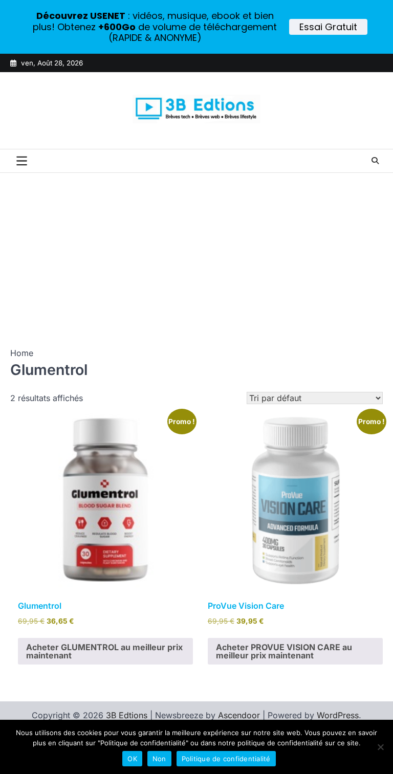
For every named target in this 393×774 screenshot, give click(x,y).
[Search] (375, 160)
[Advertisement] (196, 249)
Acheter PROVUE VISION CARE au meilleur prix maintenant (284, 651)
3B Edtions (126, 715)
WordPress (338, 715)
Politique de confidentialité (226, 759)
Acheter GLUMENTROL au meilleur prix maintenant (104, 651)
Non (159, 759)
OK (132, 759)
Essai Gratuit (328, 26)
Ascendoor (239, 715)
